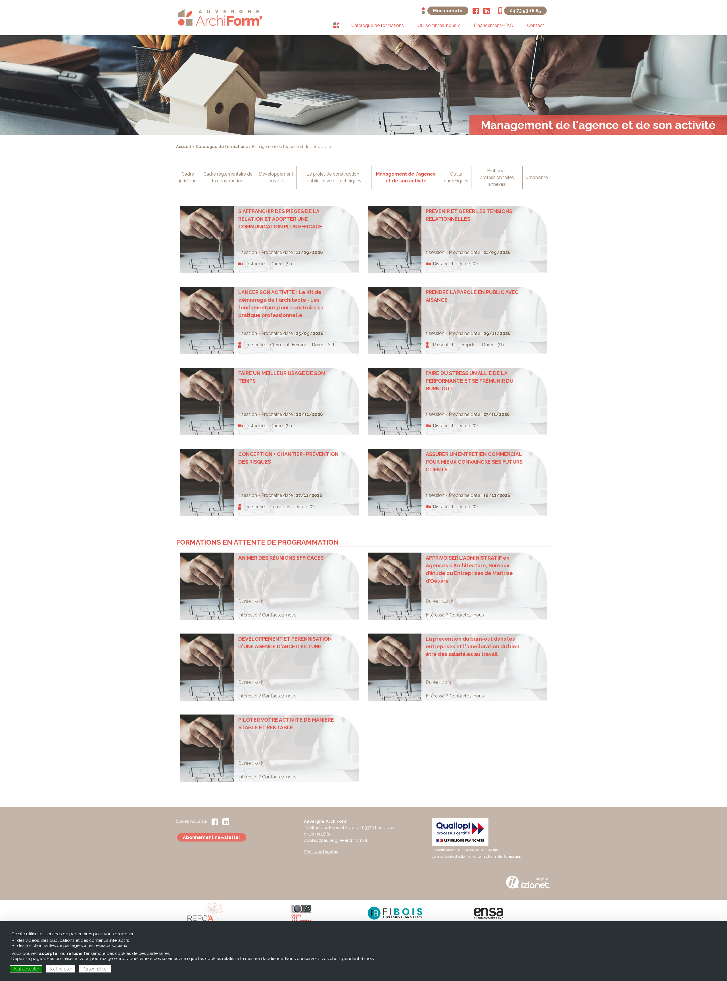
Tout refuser (60, 969)
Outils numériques (456, 177)
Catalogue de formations (222, 146)
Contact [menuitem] (535, 25)
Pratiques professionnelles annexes (497, 177)
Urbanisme (536, 177)
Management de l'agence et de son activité (406, 177)
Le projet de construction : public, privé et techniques (333, 177)
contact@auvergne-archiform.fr (335, 840)
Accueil (183, 146)
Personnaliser (95, 969)
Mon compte (448, 10)
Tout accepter (26, 969)
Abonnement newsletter (212, 837)
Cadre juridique (188, 177)
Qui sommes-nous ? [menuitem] (438, 25)
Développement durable (276, 177)
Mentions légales (321, 851)
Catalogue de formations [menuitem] (377, 25)
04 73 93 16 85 (525, 10)
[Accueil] (219, 17)
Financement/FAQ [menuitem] (493, 25)
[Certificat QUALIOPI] (460, 831)
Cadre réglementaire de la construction (227, 177)
